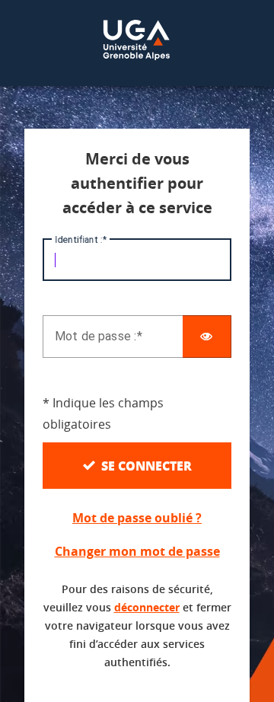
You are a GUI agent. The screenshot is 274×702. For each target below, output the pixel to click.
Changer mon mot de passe (137, 551)
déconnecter (147, 607)
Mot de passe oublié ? (137, 517)
